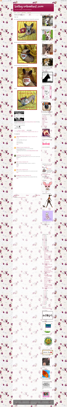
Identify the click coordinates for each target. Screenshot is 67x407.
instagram (43, 118)
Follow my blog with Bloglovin (46, 308)
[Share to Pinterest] (30, 130)
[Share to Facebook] (30, 130)
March (45, 297)
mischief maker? (46, 261)
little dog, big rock (47, 263)
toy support (46, 281)
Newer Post (16, 195)
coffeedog (19, 130)
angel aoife (29, 12)
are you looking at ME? (47, 270)
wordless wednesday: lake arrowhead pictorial (48, 267)
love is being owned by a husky (30, 121)
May (45, 294)
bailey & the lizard (47, 278)
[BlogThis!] (28, 130)
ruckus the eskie (20, 121)
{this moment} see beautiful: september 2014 (48, 272)
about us (18, 12)
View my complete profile (46, 174)
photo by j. (25, 131)
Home (27, 195)
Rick (17, 169)
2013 (44, 301)
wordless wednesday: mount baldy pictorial (47, 275)
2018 (44, 239)
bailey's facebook (45, 122)
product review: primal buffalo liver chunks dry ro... (48, 259)
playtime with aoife (47, 251)
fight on (20, 131)
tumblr (43, 123)
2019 (44, 238)
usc (37, 131)
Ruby (17, 161)
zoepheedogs (19, 155)
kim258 (50, 402)
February (45, 298)
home (15, 12)
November (46, 247)
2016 (44, 242)
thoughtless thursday (31, 131)
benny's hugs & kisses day (48, 280)
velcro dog (45, 254)
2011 (44, 304)
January (45, 300)
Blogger (35, 403)
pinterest (43, 119)
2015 (44, 243)
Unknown (18, 147)
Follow (43, 140)
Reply (17, 144)
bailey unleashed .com (29, 6)
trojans (36, 131)
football (22, 131)
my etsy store (44, 117)
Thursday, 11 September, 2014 (32, 136)
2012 (44, 303)
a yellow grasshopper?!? (48, 284)
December (46, 246)
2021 (44, 235)
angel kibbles (24, 12)
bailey (17, 131)
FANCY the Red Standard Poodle (22, 136)
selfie (45, 253)
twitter (43, 124)
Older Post (37, 195)
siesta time (45, 277)
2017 (44, 241)
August (45, 290)
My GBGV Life (19, 175)
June (45, 293)
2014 (44, 245)
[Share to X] (29, 130)
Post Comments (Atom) (22, 197)
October (45, 249)
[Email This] (27, 130)
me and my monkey (47, 257)
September (46, 250)
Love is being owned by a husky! (32, 150)
